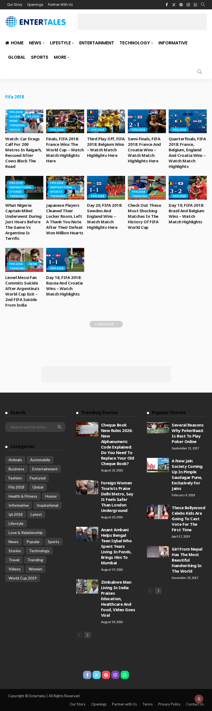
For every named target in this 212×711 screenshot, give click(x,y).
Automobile (40, 459)
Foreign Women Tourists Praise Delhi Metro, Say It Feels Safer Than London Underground (117, 496)
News (35, 43)
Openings (35, 4)
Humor (51, 496)
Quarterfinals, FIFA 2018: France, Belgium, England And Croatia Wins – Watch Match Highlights (187, 152)
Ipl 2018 (33, 116)
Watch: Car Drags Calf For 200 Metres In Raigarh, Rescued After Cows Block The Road (23, 152)
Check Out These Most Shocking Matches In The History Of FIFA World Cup (144, 216)
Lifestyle (60, 43)
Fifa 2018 (15, 112)
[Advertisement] (142, 22)
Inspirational (20, 187)
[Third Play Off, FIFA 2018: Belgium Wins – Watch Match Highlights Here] (106, 121)
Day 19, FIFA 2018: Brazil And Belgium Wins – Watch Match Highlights (186, 213)
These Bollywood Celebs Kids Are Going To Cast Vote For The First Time (188, 518)
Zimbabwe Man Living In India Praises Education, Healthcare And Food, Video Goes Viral (118, 598)
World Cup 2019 (23, 578)
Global (16, 57)
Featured (38, 478)
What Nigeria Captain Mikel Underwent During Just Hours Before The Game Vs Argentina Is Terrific (23, 221)
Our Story (14, 4)
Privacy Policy (169, 704)
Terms (147, 704)
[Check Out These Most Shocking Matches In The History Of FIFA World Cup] (147, 188)
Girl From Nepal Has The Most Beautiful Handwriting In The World (187, 560)
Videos (14, 129)
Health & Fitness (23, 496)
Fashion (15, 478)
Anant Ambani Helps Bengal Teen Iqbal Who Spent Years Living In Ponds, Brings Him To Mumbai (116, 546)
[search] (203, 4)
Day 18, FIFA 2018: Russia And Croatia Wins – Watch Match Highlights (64, 286)
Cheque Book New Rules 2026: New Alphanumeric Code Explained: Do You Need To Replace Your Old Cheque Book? (117, 444)
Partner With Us (60, 4)
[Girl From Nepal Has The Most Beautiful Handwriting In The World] (158, 552)
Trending (17, 125)
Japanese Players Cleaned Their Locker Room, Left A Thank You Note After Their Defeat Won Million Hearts (64, 218)
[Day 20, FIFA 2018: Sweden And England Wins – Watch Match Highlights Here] (106, 188)
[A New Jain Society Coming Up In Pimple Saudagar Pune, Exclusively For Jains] (158, 465)
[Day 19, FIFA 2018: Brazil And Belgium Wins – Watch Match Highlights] (188, 188)
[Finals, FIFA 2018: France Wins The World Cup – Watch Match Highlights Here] (65, 121)
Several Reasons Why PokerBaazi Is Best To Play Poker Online (187, 433)
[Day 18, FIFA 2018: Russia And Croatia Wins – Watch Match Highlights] (65, 260)
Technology (135, 43)
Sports (39, 57)
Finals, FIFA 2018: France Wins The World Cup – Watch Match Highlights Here (65, 149)
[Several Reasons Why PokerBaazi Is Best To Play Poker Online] (158, 428)
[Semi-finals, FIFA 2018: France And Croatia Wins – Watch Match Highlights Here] (147, 121)
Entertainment (96, 43)
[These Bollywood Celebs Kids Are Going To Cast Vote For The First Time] (158, 512)
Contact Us (195, 704)
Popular (33, 541)
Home (17, 43)
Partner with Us (124, 704)
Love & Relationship (26, 532)
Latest (36, 514)
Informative (172, 43)
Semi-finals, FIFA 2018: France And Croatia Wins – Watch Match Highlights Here (144, 149)
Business (16, 468)
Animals (15, 459)
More (60, 57)
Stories (15, 191)
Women (35, 569)
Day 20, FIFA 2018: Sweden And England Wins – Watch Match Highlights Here (104, 216)
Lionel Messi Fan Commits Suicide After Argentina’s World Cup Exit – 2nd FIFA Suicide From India (22, 291)
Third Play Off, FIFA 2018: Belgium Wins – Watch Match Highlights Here (106, 147)
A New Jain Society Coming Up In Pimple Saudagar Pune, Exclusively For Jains (187, 474)
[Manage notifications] (199, 698)
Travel (14, 559)
